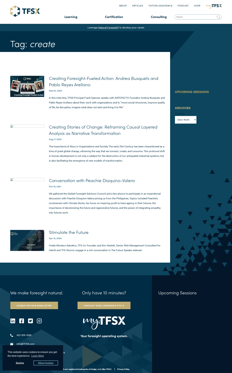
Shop (197, 5)
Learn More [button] (37, 356)
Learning (70, 17)
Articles (137, 5)
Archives (180, 113)
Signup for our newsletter (34, 305)
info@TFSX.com (26, 344)
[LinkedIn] (12, 320)
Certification (114, 17)
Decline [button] (20, 363)
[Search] (219, 17)
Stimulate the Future (69, 232)
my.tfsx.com (214, 5)
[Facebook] (21, 320)
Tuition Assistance (161, 5)
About (123, 5)
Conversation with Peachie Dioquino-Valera (92, 180)
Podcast (183, 5)
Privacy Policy (123, 369)
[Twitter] (30, 320)
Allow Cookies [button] (46, 363)
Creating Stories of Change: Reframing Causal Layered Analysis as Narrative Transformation (103, 129)
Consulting (159, 17)
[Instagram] (39, 320)
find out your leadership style (104, 305)
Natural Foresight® (108, 27)
